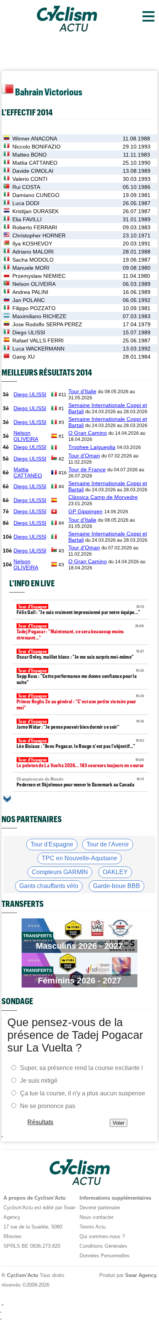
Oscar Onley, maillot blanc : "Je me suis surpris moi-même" (80, 654)
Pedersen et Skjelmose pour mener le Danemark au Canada (80, 782)
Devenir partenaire (100, 1207)
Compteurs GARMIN (60, 872)
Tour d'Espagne (51, 844)
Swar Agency (140, 1275)
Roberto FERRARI (34, 227)
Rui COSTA (26, 187)
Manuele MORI (30, 268)
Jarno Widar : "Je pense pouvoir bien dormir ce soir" (80, 724)
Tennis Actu (93, 1227)
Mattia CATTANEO (35, 163)
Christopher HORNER (39, 235)
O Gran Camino (87, 433)
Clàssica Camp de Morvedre (103, 497)
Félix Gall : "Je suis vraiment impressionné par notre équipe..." (80, 609)
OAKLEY (115, 872)
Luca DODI (25, 203)
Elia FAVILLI (27, 219)
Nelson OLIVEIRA (34, 284)
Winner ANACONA (34, 138)
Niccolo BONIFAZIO (36, 147)
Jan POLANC (28, 300)
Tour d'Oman (84, 455)
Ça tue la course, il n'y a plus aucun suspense (82, 1093)
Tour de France (87, 469)
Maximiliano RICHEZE (39, 316)
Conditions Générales (103, 1246)
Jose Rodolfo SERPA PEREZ (47, 324)
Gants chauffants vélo (48, 886)
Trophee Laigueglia (91, 447)
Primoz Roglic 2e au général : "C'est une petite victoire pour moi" (80, 702)
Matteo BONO (29, 155)
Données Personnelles (105, 1256)
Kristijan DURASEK (35, 211)
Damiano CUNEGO (35, 195)
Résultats (41, 1122)
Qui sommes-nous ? (102, 1236)
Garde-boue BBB (116, 886)
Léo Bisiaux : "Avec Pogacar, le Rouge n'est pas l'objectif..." (80, 743)
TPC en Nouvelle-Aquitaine (79, 858)
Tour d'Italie (82, 391)
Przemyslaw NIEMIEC (39, 276)
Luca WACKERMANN (38, 349)
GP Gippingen (85, 511)
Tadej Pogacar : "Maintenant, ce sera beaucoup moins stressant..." (80, 632)
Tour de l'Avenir (107, 844)
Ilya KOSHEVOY (32, 243)
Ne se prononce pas (47, 1106)
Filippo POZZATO (34, 308)
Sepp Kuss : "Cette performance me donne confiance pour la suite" (80, 676)
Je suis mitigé (39, 1080)
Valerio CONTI (29, 179)
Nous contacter (96, 1217)
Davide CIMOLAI (32, 171)
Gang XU (23, 357)
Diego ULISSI (28, 332)
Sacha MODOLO (33, 260)
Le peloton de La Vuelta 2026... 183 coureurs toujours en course (80, 762)
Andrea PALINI (30, 292)
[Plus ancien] (7, 799)
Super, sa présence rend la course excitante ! (81, 1068)
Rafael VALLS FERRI (38, 340)
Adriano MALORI (33, 252)
